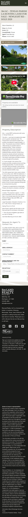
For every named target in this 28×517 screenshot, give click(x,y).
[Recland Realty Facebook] (16, 326)
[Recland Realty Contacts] (22, 326)
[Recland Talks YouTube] (4, 326)
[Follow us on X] (10, 326)
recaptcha (6, 268)
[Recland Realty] (5, 3)
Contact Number (8, 254)
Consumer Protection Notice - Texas (11, 512)
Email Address (7, 247)
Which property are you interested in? (10, 261)
